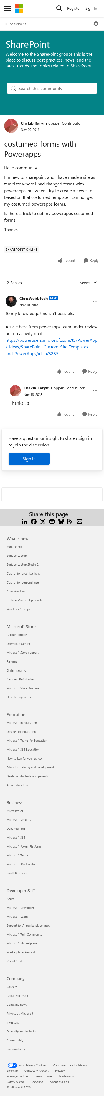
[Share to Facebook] (34, 521)
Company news (17, 1004)
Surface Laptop (17, 555)
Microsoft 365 (16, 837)
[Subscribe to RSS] (70, 521)
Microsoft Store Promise (23, 688)
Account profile (17, 635)
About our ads (59, 1082)
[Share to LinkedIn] (24, 521)
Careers (12, 987)
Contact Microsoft (36, 1070)
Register (74, 8)
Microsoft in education (22, 723)
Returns (12, 661)
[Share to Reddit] (52, 521)
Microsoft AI (15, 811)
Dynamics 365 (16, 828)
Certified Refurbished (21, 679)
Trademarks (66, 1076)
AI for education (17, 785)
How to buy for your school (24, 758)
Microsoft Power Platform (24, 846)
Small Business (17, 873)
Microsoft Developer (20, 907)
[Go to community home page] (19, 8)
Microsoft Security (19, 819)
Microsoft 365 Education (23, 749)
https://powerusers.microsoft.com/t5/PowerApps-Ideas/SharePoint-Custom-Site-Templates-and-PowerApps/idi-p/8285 (51, 346)
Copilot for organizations (23, 573)
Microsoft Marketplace (22, 943)
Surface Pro (14, 547)
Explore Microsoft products (25, 600)
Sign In (91, 8)
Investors (13, 1022)
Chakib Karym (34, 123)
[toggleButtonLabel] (96, 24)
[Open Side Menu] (7, 8)
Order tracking (16, 670)
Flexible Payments (19, 697)
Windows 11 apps (18, 609)
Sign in (29, 459)
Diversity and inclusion (22, 1031)
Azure (10, 899)
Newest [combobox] (88, 282)
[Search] (59, 8)
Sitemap (12, 1070)
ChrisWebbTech (33, 298)
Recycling (37, 1082)
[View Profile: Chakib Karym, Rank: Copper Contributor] (11, 126)
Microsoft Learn (17, 916)
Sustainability (16, 1049)
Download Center (18, 643)
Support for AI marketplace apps (28, 925)
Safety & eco (15, 1082)
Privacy (60, 1070)
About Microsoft (17, 996)
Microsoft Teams (18, 855)
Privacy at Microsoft (20, 1013)
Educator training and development (30, 767)
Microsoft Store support (23, 652)
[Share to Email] (79, 521)
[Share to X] (43, 521)
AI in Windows (16, 591)
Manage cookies (18, 1076)
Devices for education (21, 731)
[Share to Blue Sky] (61, 521)
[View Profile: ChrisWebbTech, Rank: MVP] (11, 301)
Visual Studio (15, 961)
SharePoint (18, 23)
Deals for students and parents (27, 776)
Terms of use (43, 1076)
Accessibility (15, 1040)
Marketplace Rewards (21, 952)
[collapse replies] (52, 294)
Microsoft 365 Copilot (21, 864)
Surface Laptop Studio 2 (23, 564)
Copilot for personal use (23, 582)
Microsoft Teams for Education (27, 740)
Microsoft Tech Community (24, 934)
